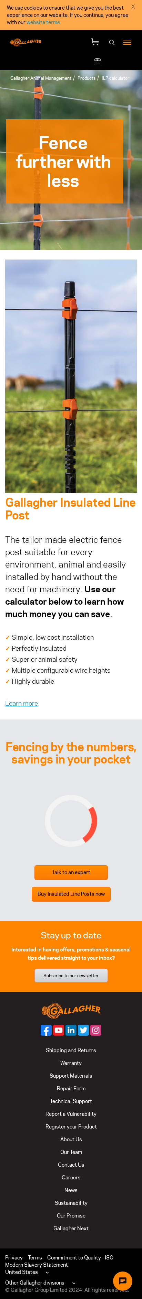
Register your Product (71, 1126)
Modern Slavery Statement (36, 1264)
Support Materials (71, 1075)
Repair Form (71, 1088)
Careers (71, 1177)
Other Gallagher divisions (34, 1282)
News (71, 1190)
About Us (71, 1139)
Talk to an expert (71, 872)
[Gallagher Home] (71, 1010)
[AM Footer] (46, 1030)
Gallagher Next (71, 1228)
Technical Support (71, 1101)
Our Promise (71, 1215)
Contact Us (71, 1164)
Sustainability (71, 1203)
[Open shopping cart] (95, 42)
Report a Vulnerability (71, 1114)
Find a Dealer (120, 61)
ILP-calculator (115, 78)
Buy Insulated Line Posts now (71, 894)
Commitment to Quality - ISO (80, 1257)
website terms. (44, 22)
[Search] (112, 42)
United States (21, 1272)
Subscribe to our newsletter (71, 975)
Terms (35, 1257)
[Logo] (25, 43)
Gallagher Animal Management (40, 78)
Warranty (71, 1063)
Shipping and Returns (71, 1050)
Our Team (71, 1152)
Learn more (21, 703)
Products (86, 78)
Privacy (14, 1257)
